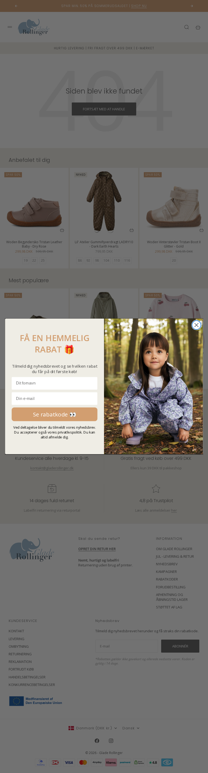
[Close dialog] (196, 325)
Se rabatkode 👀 (54, 414)
